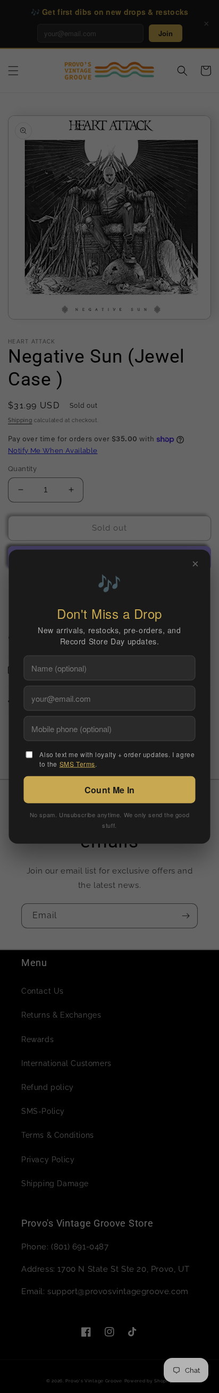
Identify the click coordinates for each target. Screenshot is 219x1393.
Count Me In (109, 790)
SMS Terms (77, 763)
